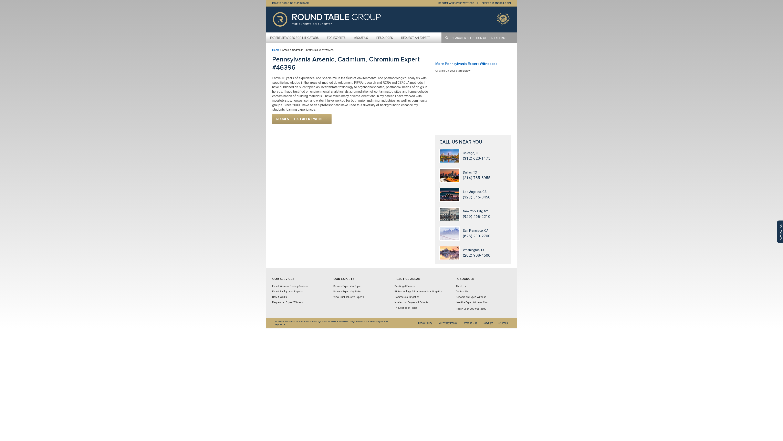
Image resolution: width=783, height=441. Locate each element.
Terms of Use (469, 323)
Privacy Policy (424, 323)
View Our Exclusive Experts (348, 297)
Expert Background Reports (287, 291)
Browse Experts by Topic (347, 286)
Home (275, 49)
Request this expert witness (301, 119)
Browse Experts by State (347, 291)
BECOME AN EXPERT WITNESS (456, 3)
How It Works (279, 297)
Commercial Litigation (407, 297)
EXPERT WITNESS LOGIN (496, 3)
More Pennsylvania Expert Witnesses (466, 63)
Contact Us (462, 291)
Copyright (488, 323)
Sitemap (503, 323)
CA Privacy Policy (447, 323)
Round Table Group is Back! (290, 3)
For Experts (336, 38)
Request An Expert (415, 38)
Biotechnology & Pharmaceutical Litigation (418, 291)
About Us (361, 38)
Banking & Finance (405, 286)
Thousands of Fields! (406, 307)
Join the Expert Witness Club (472, 302)
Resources (384, 38)
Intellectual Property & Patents (411, 302)
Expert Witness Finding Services (290, 286)
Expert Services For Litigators (294, 38)
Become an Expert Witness (471, 297)
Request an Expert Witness (287, 302)
